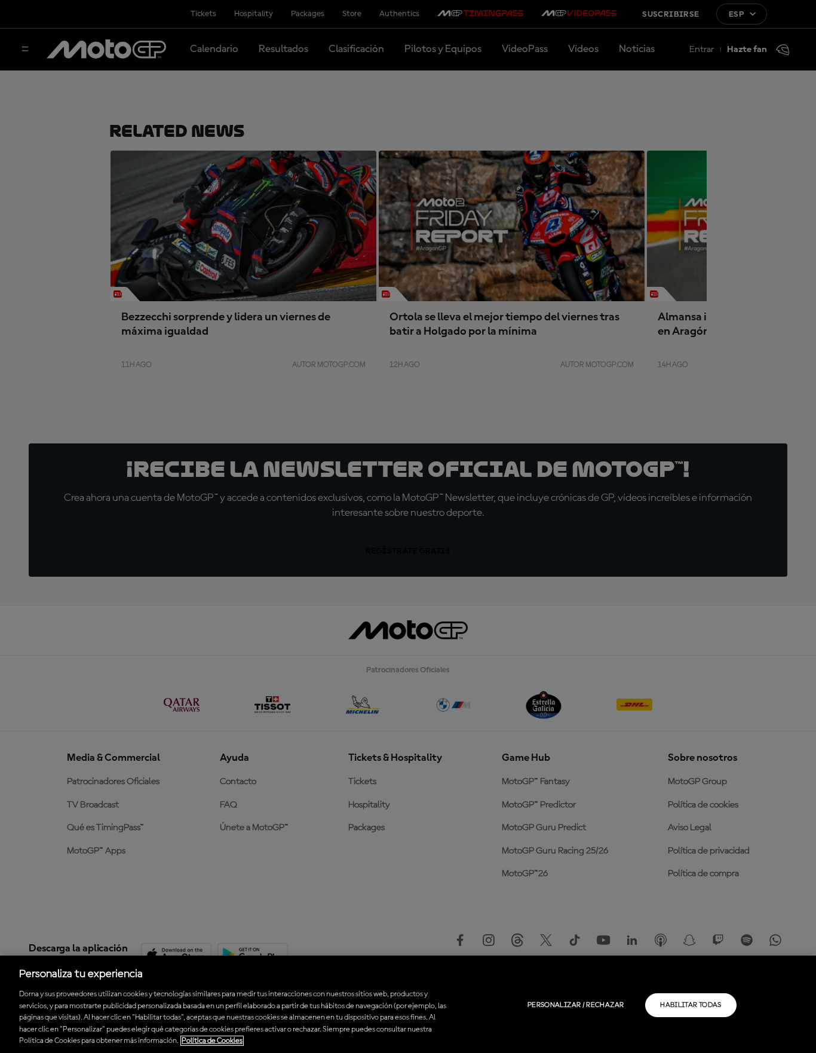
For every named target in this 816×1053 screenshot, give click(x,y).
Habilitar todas (690, 1005)
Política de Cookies (212, 1041)
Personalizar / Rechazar (575, 1005)
